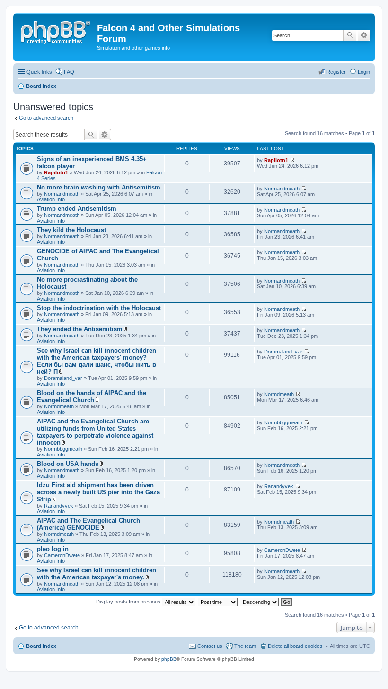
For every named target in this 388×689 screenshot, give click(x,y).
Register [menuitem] (336, 72)
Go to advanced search (46, 118)
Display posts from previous (129, 601)
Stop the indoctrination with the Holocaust (99, 307)
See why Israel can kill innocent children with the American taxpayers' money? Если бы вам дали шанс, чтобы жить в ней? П (96, 361)
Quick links (39, 72)
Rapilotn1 (56, 172)
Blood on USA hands (67, 463)
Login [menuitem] (364, 72)
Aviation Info (51, 199)
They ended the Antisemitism (80, 329)
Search (350, 35)
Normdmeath (59, 406)
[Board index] (56, 31)
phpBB (168, 659)
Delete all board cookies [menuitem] (295, 646)
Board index (41, 646)
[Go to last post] (292, 160)
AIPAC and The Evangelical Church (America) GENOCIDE (88, 524)
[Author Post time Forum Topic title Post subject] (218, 601)
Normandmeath (61, 194)
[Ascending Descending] (260, 601)
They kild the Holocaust (71, 229)
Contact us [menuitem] (209, 646)
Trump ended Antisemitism (76, 208)
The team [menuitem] (245, 646)
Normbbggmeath (63, 449)
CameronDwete (62, 555)
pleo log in (53, 548)
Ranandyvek (58, 505)
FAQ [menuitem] (69, 72)
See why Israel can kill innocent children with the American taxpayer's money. (96, 574)
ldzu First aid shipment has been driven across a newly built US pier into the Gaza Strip (98, 492)
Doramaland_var (63, 378)
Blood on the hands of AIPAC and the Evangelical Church (91, 396)
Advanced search (363, 35)
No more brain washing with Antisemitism (98, 187)
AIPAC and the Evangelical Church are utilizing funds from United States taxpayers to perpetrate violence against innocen (95, 432)
